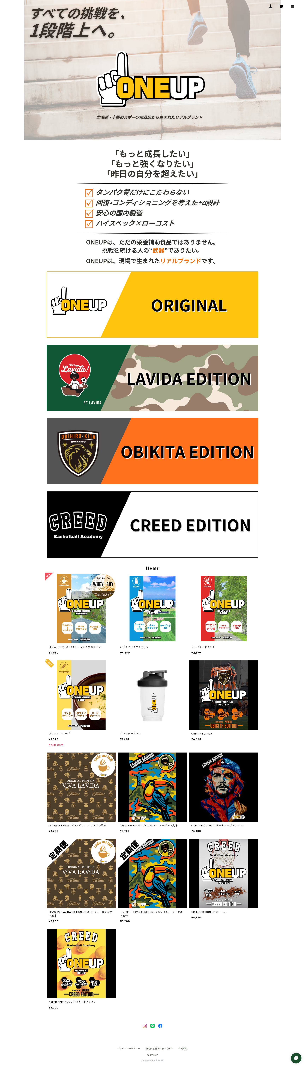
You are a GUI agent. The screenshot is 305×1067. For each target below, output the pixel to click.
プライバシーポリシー (129, 1048)
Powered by (149, 1060)
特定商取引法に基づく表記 (159, 1048)
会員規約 (182, 1048)
